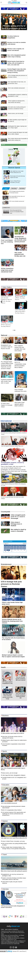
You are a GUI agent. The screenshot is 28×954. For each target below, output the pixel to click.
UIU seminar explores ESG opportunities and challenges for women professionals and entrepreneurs (14, 814)
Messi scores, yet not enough (9, 773)
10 (11, 547)
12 (18, 547)
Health (3, 667)
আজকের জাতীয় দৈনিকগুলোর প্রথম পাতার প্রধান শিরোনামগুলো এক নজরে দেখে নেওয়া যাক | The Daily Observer (6, 300)
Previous (2, 301)
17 (11, 548)
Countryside (5, 512)
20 (21, 548)
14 (24, 547)
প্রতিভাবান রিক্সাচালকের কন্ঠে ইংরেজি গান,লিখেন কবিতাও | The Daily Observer (20, 311)
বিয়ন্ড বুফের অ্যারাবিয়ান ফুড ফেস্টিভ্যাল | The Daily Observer (20, 298)
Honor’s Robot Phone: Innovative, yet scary (13, 841)
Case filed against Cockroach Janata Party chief (12, 446)
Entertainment (6, 564)
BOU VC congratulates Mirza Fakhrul (11, 810)
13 (21, 547)
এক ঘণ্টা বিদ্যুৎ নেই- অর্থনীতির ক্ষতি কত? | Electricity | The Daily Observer (7, 324)
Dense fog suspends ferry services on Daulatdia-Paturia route (16, 212)
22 (5, 550)
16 (8, 548)
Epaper (15, 0)
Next (26, 301)
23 (8, 550)
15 (5, 548)
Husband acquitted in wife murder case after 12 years (7, 381)
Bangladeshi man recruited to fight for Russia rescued (6, 346)
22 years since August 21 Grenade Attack (6, 405)
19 (18, 548)
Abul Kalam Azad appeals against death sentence (19, 404)
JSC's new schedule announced (16, 201)
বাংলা (12, 0)
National (4, 335)
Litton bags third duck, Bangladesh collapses (13, 775)
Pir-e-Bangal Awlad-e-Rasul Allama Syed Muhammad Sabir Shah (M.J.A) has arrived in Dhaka (7, 365)
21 (24, 548)
